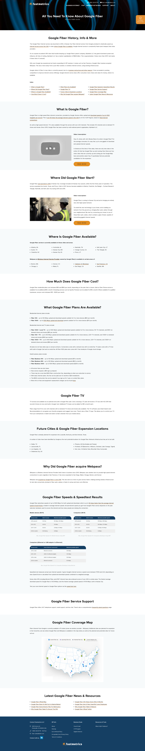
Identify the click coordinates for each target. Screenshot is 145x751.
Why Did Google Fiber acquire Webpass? (72, 94)
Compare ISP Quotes (140, 21)
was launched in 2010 (44, 184)
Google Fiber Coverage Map (98, 92)
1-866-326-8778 (93, 2)
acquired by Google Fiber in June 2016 (49, 479)
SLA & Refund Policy (57, 731)
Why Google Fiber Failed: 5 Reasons (85, 707)
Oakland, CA (78, 264)
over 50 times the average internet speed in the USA (63, 118)
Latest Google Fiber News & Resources (101, 94)
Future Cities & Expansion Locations (71, 92)
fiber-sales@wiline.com (108, 2)
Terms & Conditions (57, 737)
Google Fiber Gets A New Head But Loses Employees (91, 704)
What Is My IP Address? (102, 726)
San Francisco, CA (102, 264)
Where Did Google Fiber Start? (40, 89)
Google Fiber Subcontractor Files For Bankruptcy (45, 707)
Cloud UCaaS (77, 726)
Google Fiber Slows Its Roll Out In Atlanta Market (46, 704)
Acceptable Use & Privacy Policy (60, 734)
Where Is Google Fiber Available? (41, 92)
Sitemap (54, 729)
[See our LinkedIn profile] (41, 737)
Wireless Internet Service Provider (49, 259)
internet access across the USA (39, 46)
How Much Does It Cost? (38, 94)
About (53, 726)
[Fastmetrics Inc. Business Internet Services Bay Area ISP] (39, 4)
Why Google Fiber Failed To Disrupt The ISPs (44, 709)
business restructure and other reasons (80, 70)
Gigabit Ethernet (78, 731)
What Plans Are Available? (68, 87)
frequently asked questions (100, 607)
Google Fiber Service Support (98, 89)
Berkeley (85, 264)
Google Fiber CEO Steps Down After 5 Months (89, 702)
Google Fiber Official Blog (38, 702)
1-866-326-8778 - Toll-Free (39, 731)
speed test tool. (71, 586)
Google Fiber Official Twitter (83, 709)
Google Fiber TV (65, 89)
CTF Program (77, 729)
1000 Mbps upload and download (53, 320)
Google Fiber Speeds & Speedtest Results (102, 87)
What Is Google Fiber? (37, 87)
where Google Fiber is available (63, 46)
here (74, 380)
